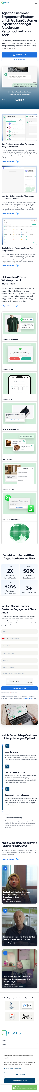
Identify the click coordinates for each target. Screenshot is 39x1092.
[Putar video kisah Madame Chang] (5, 911)
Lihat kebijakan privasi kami (12, 1068)
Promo (4, 1044)
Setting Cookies (20, 1074)
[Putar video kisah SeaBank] (5, 868)
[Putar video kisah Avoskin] (5, 953)
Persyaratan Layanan (28, 698)
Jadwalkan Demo (19, 688)
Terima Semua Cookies (20, 1080)
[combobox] (5, 638)
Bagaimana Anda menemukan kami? (14, 673)
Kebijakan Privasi (6, 700)
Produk (4, 1040)
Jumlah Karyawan (8, 667)
